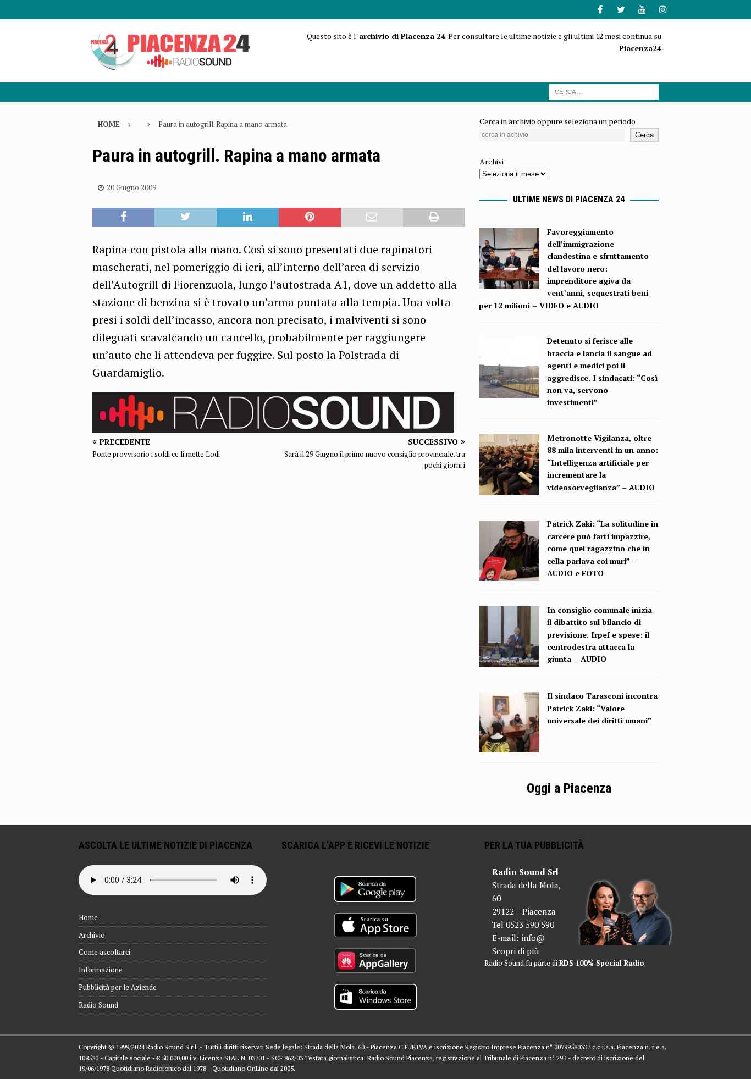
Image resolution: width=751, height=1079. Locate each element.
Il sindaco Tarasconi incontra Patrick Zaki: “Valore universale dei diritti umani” (602, 708)
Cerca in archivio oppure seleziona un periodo (557, 121)
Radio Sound (98, 1005)
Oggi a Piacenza (569, 788)
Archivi (491, 161)
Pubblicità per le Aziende (118, 987)
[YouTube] (641, 9)
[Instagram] (662, 9)
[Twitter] (621, 9)
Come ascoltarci (104, 952)
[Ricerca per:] (604, 91)
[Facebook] (600, 9)
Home (88, 917)
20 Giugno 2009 (131, 187)
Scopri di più (515, 950)
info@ (533, 937)
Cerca (644, 135)
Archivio (92, 935)
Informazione (101, 970)
